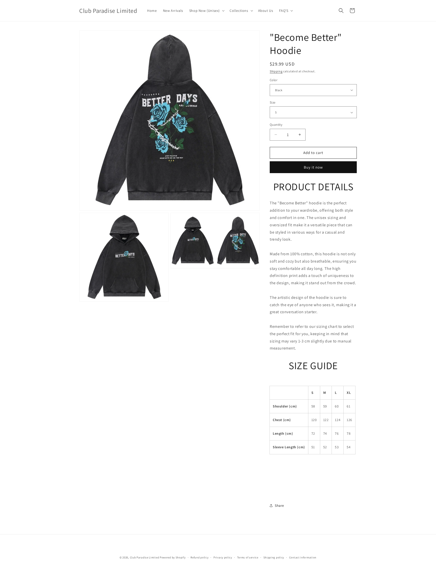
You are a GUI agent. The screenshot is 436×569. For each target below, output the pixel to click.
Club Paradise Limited (144, 557)
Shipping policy (273, 557)
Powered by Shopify (173, 557)
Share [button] (279, 505)
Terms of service (247, 557)
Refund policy (199, 557)
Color (273, 80)
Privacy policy (222, 557)
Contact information (302, 557)
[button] (206, 10)
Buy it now (313, 167)
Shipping (276, 71)
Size (273, 102)
